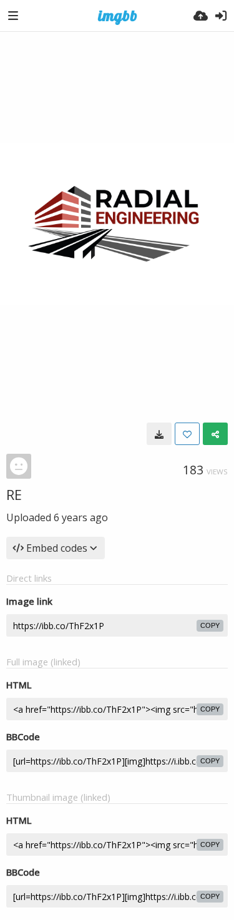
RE (14, 494)
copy (210, 625)
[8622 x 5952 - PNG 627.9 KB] (159, 434)
